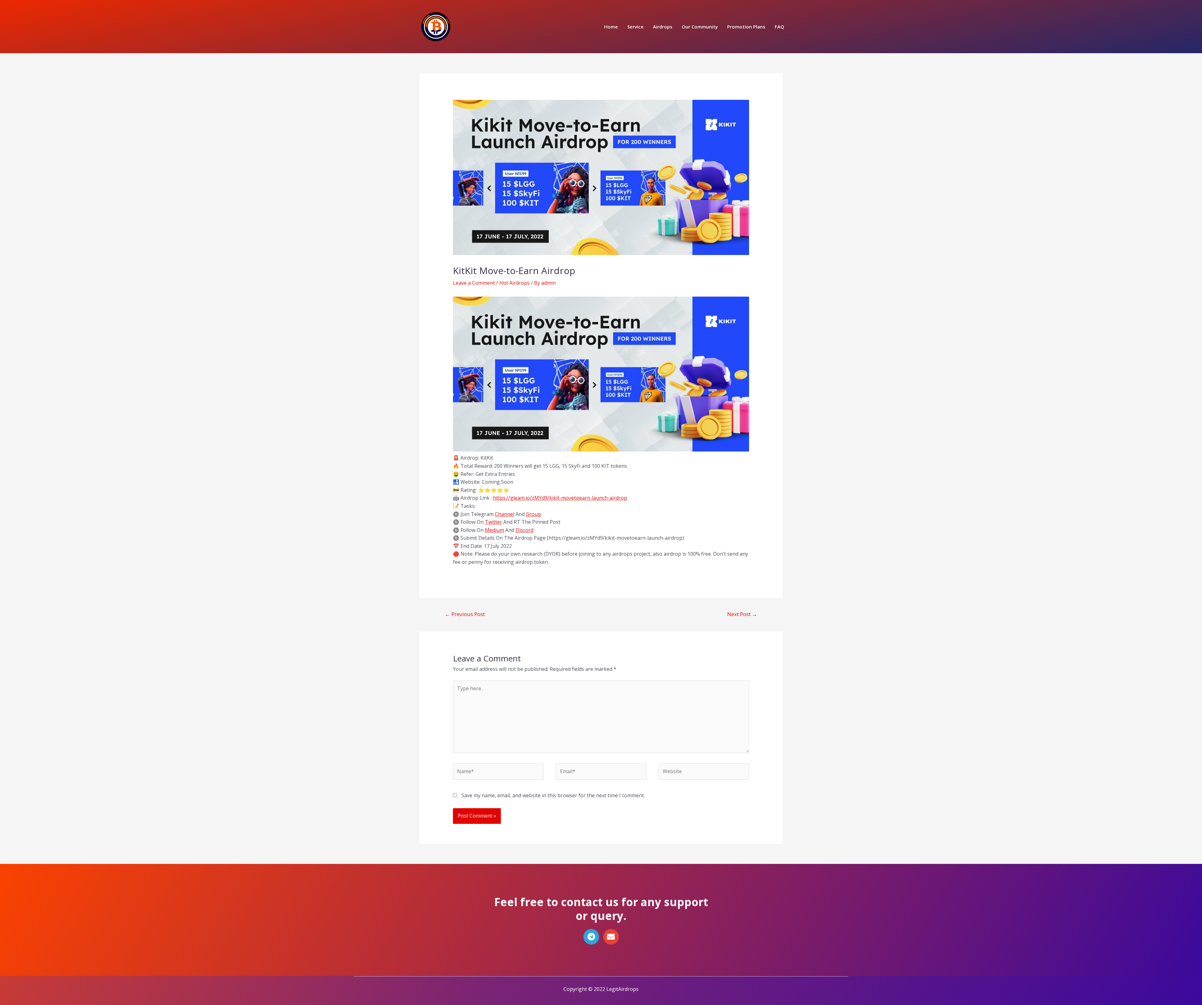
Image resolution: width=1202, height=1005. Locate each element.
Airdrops (662, 26)
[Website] (704, 772)
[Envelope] (611, 937)
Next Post (742, 614)
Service (635, 26)
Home (611, 26)
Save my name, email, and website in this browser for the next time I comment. (553, 795)
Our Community (700, 26)
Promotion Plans (746, 26)
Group (533, 514)
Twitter (493, 521)
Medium (494, 530)
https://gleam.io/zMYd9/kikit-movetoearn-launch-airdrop (560, 497)
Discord (524, 530)
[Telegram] (591, 937)
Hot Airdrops (514, 282)
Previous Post (465, 614)
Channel (504, 514)
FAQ (779, 26)
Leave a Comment (474, 282)
